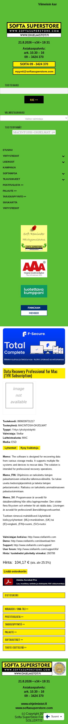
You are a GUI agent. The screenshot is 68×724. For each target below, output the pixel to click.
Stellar (19, 433)
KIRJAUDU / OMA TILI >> (16, 609)
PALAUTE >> (11, 632)
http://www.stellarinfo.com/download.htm (33, 541)
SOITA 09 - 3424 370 (34, 64)
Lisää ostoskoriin (15, 571)
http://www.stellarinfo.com (42, 537)
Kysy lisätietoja (29, 447)
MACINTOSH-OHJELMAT (32, 425)
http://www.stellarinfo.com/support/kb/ (38, 549)
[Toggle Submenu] (63, 156)
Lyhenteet (10, 447)
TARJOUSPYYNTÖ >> (15, 624)
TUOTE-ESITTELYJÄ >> (15, 647)
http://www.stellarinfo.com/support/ (33, 545)
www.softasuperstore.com (34, 708)
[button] (34, 346)
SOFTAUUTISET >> (14, 640)
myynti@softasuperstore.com (34, 71)
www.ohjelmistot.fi (34, 703)
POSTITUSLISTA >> (14, 617)
